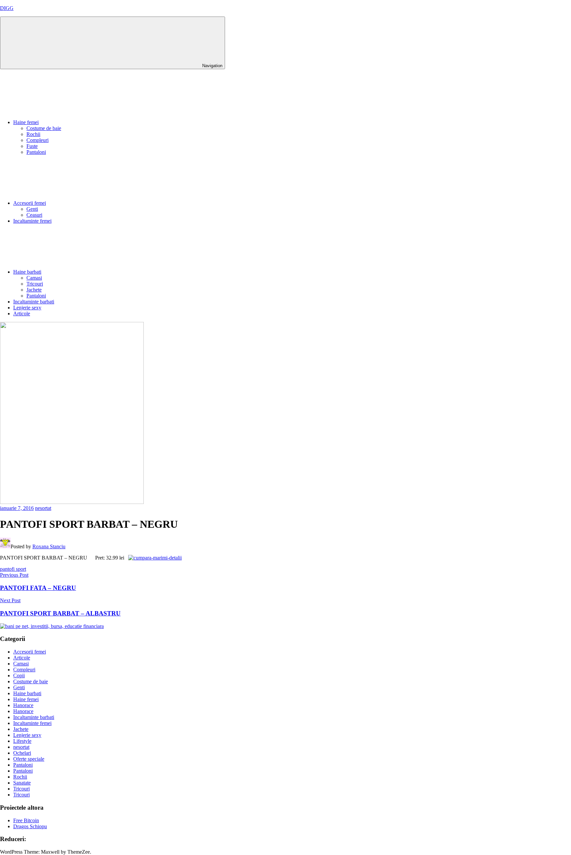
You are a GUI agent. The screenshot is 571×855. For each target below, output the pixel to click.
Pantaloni (36, 152)
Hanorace (23, 705)
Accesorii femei (29, 203)
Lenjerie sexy (27, 307)
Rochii (33, 134)
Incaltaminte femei (32, 221)
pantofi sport (13, 569)
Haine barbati (27, 272)
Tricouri (34, 284)
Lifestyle (22, 741)
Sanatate (22, 783)
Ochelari (22, 753)
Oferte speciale (28, 759)
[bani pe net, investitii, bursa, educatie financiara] (52, 626)
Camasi (34, 278)
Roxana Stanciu (48, 546)
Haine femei (26, 122)
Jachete (34, 289)
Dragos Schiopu (30, 826)
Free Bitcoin (26, 820)
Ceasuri (34, 215)
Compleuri (37, 140)
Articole (21, 313)
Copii (19, 675)
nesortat (43, 508)
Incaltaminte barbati (33, 301)
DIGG (7, 8)
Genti (32, 209)
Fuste (32, 146)
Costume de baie (43, 128)
